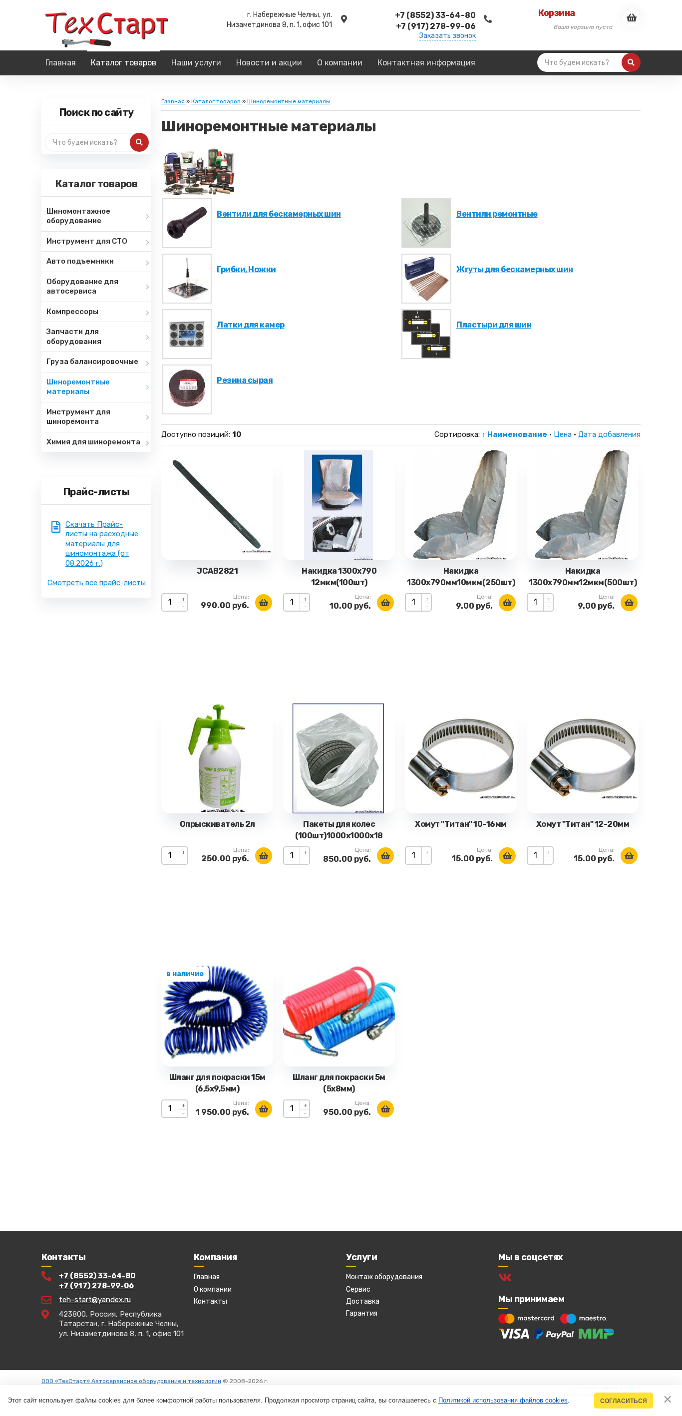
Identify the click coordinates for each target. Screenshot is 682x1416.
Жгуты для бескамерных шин (514, 269)
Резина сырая (245, 380)
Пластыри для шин (493, 325)
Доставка (362, 1301)
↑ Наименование (514, 434)
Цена (563, 434)
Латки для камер (251, 325)
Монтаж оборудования (384, 1277)
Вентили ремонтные (497, 214)
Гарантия (361, 1313)
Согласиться (623, 1401)
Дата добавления (609, 434)
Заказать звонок (447, 36)
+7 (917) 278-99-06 (96, 1285)
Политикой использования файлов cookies (503, 1400)
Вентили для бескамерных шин (279, 214)
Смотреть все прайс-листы (96, 582)
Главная (207, 1277)
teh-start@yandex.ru (95, 1299)
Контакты (210, 1301)
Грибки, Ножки (246, 269)
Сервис (358, 1289)
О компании (213, 1289)
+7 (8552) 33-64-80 (97, 1275)
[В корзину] (263, 602)
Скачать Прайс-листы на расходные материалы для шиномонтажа (101, 544)
